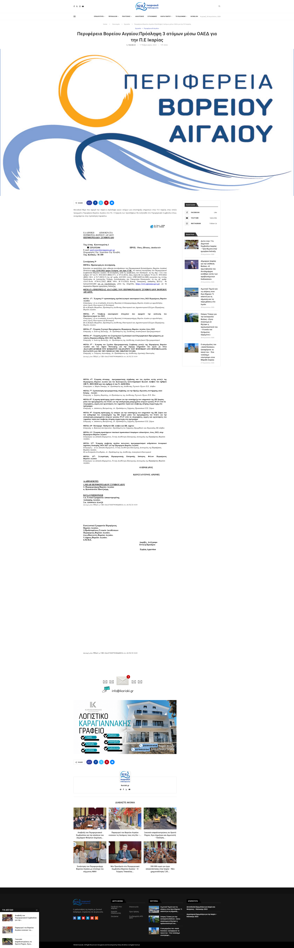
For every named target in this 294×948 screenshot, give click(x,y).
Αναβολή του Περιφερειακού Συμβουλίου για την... (26, 917)
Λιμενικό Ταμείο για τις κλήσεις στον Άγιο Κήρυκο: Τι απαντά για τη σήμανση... (171, 909)
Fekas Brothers (123, 945)
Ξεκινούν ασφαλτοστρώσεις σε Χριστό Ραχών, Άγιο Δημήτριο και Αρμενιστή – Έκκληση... (160, 835)
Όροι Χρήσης (134, 911)
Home (105, 24)
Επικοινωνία (133, 907)
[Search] (219, 6)
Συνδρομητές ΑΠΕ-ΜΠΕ (136, 917)
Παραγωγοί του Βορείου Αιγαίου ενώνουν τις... (24, 929)
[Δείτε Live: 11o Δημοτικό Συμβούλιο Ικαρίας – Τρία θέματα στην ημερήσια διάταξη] (191, 244)
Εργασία (127, 24)
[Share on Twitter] (101, 203)
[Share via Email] (112, 203)
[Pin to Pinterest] (106, 203)
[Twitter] (77, 6)
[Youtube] (83, 6)
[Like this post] (90, 203)
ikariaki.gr (132, 45)
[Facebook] (74, 6)
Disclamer (114, 916)
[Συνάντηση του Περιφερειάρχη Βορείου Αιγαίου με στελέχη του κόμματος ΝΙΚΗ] (90, 852)
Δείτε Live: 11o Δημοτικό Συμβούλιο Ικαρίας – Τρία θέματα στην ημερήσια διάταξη (209, 246)
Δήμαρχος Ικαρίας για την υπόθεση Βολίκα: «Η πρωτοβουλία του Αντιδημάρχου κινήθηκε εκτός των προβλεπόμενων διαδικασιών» (209, 270)
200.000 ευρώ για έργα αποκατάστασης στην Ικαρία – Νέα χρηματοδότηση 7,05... (160, 869)
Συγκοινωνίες (152, 16)
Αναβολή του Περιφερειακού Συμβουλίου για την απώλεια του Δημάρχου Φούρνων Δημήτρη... (90, 835)
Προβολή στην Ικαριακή (116, 907)
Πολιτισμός (126, 16)
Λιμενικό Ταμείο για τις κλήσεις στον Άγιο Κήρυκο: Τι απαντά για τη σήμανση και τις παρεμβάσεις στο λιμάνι (209, 296)
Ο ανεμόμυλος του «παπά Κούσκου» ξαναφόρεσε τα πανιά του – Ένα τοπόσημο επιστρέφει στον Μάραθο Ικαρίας (208, 352)
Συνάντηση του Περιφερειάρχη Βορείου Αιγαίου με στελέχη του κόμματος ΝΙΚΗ (90, 869)
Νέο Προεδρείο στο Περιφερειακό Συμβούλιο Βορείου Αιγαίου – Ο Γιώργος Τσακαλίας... (125, 869)
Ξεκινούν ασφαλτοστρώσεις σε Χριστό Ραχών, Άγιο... (23, 941)
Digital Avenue (135, 945)
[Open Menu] (75, 16)
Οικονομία (116, 24)
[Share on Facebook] (95, 203)
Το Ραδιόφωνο (181, 16)
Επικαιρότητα (99, 16)
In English (194, 16)
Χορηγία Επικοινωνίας (116, 912)
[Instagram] (80, 6)
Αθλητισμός (139, 16)
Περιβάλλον (113, 16)
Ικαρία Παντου (165, 16)
